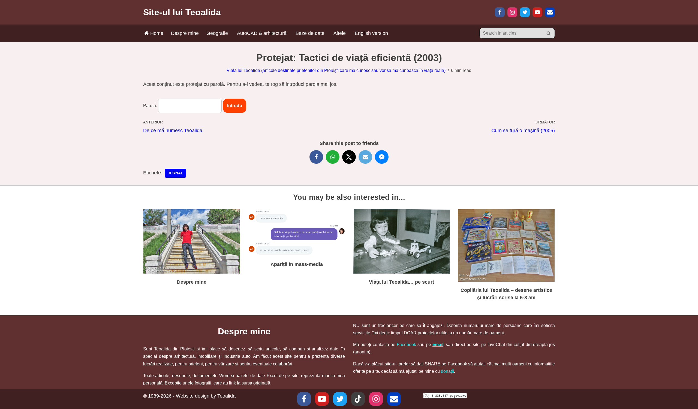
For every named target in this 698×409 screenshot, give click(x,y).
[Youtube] (322, 399)
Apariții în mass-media (296, 264)
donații (447, 371)
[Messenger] (382, 157)
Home (156, 33)
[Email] (550, 12)
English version (371, 33)
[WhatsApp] (332, 157)
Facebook (406, 344)
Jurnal (175, 173)
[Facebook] (500, 12)
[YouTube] (537, 12)
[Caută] (549, 33)
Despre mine (185, 33)
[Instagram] (512, 12)
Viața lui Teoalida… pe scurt (401, 282)
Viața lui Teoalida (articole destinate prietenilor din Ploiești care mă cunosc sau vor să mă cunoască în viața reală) (336, 70)
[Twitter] (525, 12)
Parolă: (150, 105)
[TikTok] (358, 399)
